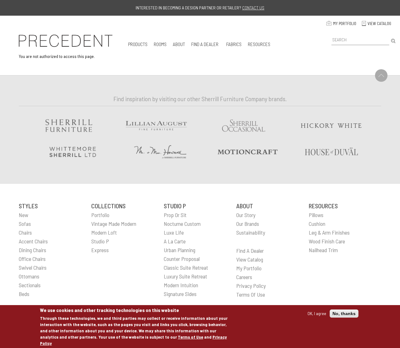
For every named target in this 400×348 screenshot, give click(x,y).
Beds (24, 294)
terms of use (250, 294)
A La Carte (175, 241)
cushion (317, 223)
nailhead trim (323, 250)
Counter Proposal (182, 259)
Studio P (100, 241)
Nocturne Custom (182, 223)
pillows (316, 215)
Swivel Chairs (33, 267)
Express (100, 250)
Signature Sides (180, 294)
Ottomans (29, 276)
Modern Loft (104, 232)
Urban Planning (179, 250)
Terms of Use (190, 337)
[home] (65, 40)
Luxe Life (174, 232)
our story (245, 215)
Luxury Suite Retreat (185, 276)
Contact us (253, 7)
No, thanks (344, 313)
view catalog (249, 259)
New (23, 215)
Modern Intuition (181, 285)
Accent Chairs (33, 241)
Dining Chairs (32, 250)
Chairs (25, 232)
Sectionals (30, 285)
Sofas (25, 223)
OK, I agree (317, 313)
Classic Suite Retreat (186, 267)
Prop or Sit (175, 215)
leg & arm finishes (329, 232)
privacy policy (251, 285)
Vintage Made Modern (113, 223)
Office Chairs (32, 259)
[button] (138, 44)
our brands (247, 223)
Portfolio (100, 215)
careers (244, 277)
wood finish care (327, 241)
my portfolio (249, 268)
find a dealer (250, 250)
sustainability (250, 232)
